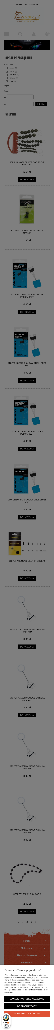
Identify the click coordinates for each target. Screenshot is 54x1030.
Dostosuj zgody (27, 1006)
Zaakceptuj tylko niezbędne (27, 999)
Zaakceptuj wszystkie (27, 1013)
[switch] (6, 1026)
